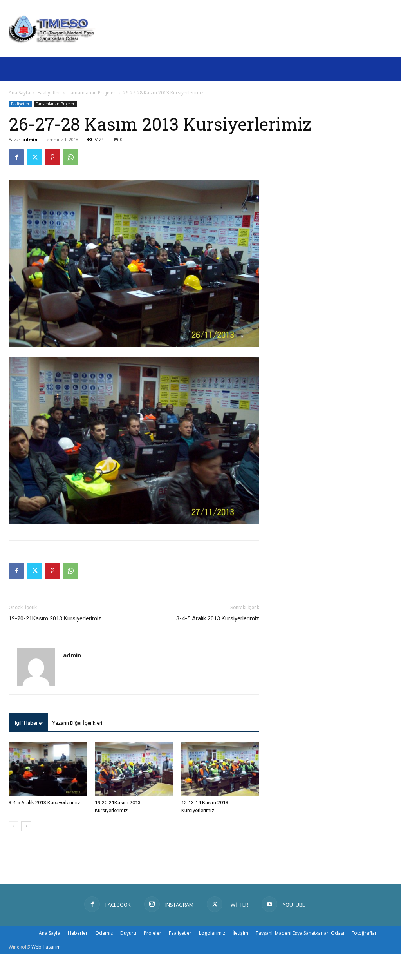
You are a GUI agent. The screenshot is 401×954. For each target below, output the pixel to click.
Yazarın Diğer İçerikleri (77, 723)
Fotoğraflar (364, 933)
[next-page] (26, 826)
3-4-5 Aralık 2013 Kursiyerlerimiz (217, 618)
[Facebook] (16, 157)
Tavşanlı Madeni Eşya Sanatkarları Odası (300, 933)
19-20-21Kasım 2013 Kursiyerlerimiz (55, 618)
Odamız (104, 933)
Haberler (78, 933)
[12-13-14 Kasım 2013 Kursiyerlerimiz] (220, 769)
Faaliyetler (49, 92)
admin (30, 139)
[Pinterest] (52, 157)
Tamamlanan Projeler (92, 92)
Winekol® (19, 946)
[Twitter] (34, 157)
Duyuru (128, 933)
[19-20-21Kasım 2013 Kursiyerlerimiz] (134, 769)
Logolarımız (212, 933)
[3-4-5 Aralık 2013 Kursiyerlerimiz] (48, 769)
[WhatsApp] (70, 157)
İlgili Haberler (28, 723)
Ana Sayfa (19, 92)
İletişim (240, 933)
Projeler (152, 933)
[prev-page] (13, 826)
